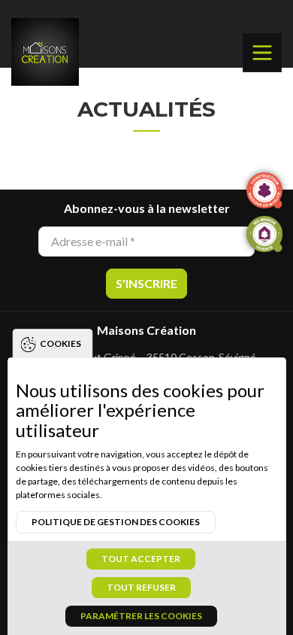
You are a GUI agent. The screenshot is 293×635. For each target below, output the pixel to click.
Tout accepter (140, 558)
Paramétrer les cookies (141, 615)
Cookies (60, 343)
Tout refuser (141, 587)
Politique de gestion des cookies (116, 521)
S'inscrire (146, 283)
